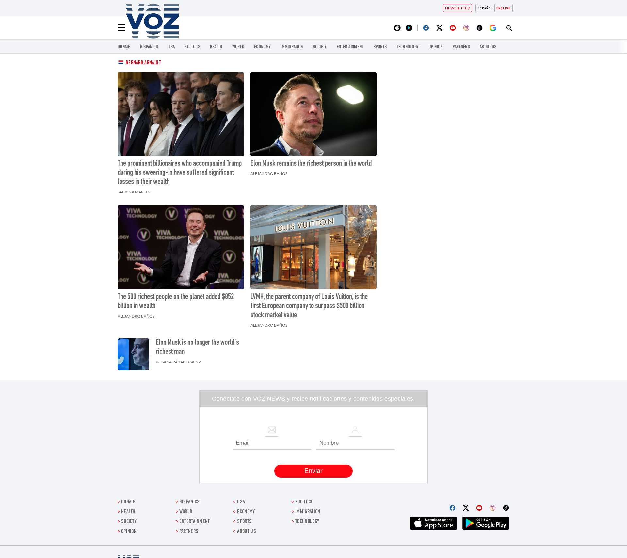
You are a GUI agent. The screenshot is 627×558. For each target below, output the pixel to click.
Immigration (292, 47)
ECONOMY (262, 47)
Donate (124, 47)
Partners (461, 47)
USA (171, 47)
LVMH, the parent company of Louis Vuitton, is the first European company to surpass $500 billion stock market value (309, 306)
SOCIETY (320, 47)
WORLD (238, 47)
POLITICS (192, 47)
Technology (407, 47)
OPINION (435, 47)
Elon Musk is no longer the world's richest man (197, 347)
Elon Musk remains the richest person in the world (311, 164)
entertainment (350, 47)
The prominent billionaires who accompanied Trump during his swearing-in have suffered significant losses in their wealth (180, 173)
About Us (488, 47)
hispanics (149, 47)
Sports (380, 47)
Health (216, 47)
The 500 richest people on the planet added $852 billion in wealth (176, 301)
